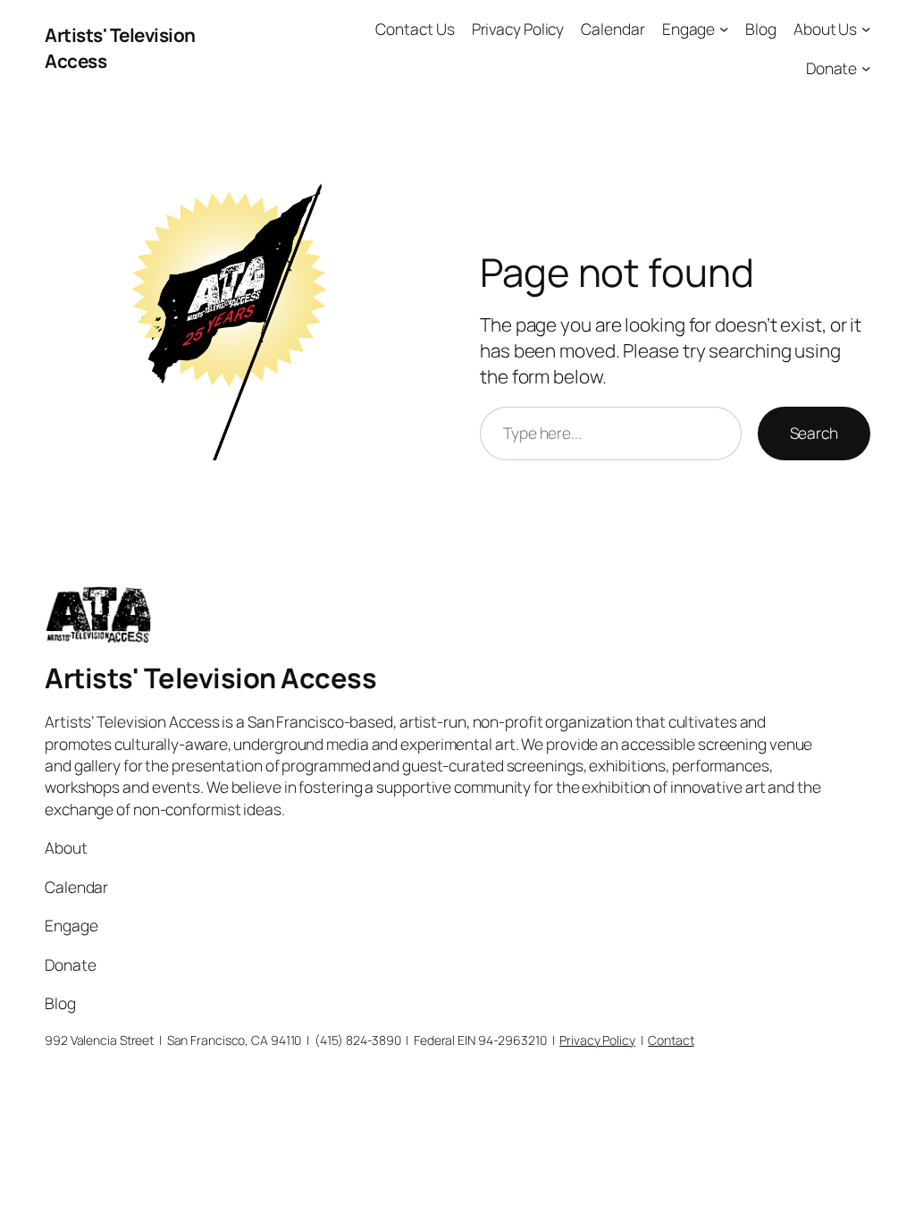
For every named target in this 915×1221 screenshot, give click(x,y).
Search (814, 432)
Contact (670, 1040)
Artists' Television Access (210, 677)
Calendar (612, 28)
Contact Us (414, 28)
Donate (831, 68)
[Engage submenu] (723, 28)
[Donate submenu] (865, 67)
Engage (688, 28)
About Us (825, 28)
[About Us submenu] (865, 28)
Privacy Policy (518, 28)
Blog (760, 28)
